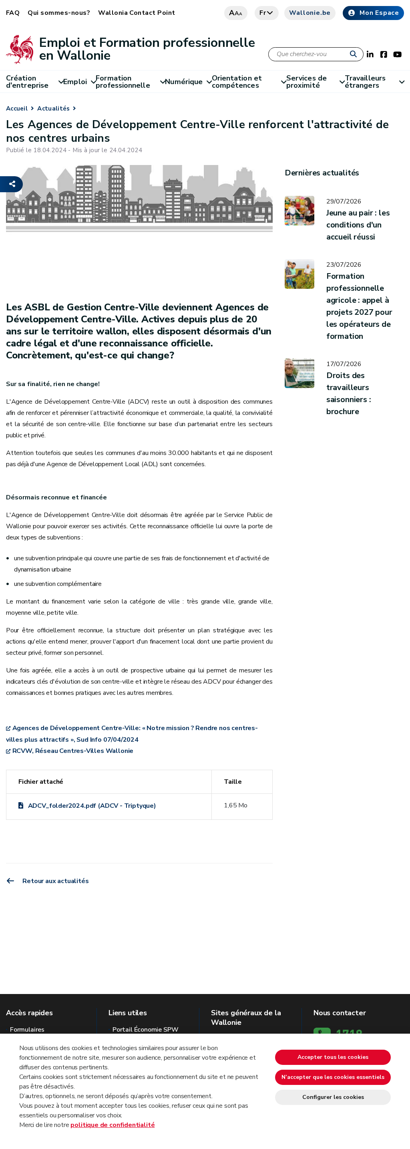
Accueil (17, 109)
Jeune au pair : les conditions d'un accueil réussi (358, 224)
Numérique (184, 82)
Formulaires (27, 1030)
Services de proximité (306, 81)
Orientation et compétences (237, 81)
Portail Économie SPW (145, 1030)
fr (262, 12)
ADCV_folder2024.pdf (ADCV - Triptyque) (92, 805)
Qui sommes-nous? (59, 12)
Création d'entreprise (27, 81)
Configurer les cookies (333, 1097)
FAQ (13, 12)
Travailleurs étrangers (365, 81)
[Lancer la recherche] (355, 54)
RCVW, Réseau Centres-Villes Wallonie (72, 751)
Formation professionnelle (123, 81)
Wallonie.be (310, 12)
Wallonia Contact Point (136, 12)
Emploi (75, 82)
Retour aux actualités (55, 881)
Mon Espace (379, 12)
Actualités (53, 109)
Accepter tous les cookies (332, 1057)
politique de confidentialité (112, 1125)
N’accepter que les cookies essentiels (332, 1077)
